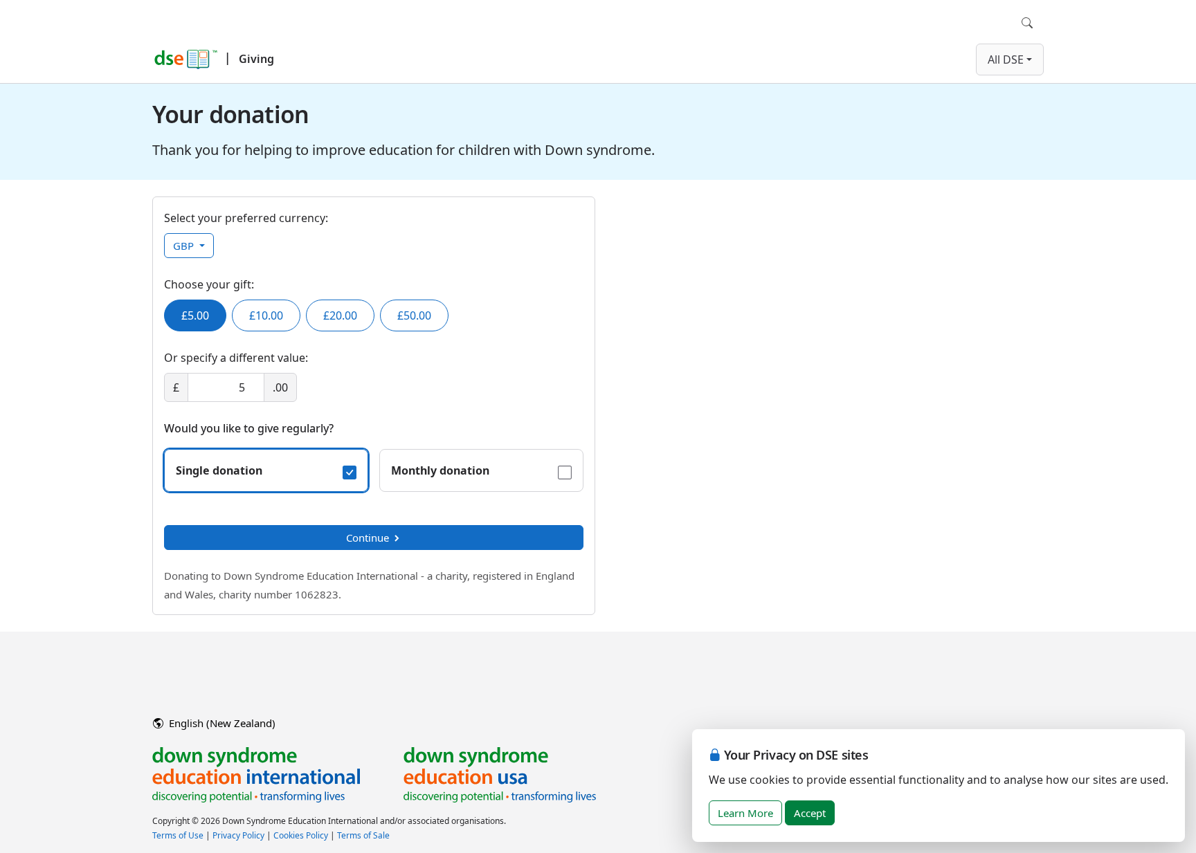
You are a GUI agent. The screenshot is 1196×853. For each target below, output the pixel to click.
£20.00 (340, 315)
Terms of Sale (363, 835)
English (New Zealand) (220, 723)
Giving (256, 58)
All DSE (1006, 59)
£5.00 (195, 315)
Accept (810, 813)
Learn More (745, 813)
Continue (367, 537)
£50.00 (414, 315)
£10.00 (266, 315)
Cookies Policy (300, 835)
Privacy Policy (238, 835)
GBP (185, 246)
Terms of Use (177, 835)
